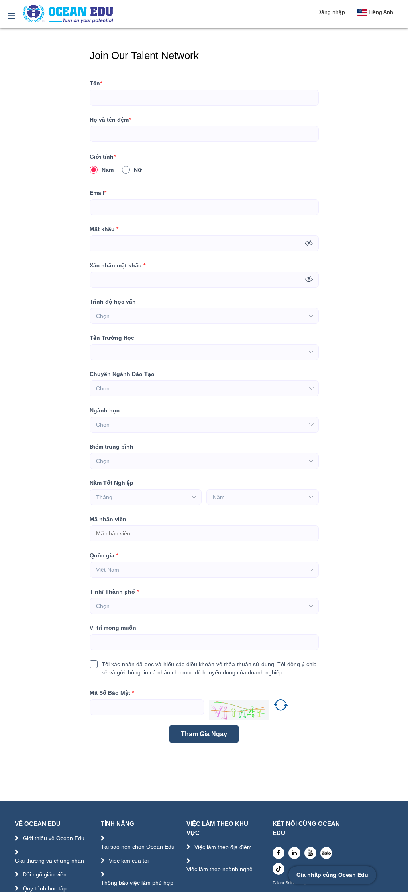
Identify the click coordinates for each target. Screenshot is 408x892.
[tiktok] (278, 869)
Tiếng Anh (380, 12)
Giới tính (103, 156)
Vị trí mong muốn (113, 628)
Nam (108, 170)
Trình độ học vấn (113, 301)
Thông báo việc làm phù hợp (137, 883)
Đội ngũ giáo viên (45, 874)
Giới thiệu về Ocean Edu (53, 838)
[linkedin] (294, 853)
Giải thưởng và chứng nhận (49, 860)
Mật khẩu (104, 229)
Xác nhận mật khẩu (117, 265)
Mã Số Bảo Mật (112, 693)
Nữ (138, 170)
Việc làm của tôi (129, 860)
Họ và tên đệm (110, 119)
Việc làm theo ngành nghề (219, 869)
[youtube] (310, 853)
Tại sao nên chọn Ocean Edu (138, 846)
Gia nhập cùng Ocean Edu (332, 875)
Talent (279, 883)
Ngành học (105, 410)
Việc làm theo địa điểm (223, 847)
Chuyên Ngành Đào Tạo (122, 374)
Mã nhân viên (108, 519)
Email (98, 193)
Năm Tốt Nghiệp (111, 483)
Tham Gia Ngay (204, 734)
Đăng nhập (331, 12)
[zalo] (326, 853)
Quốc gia (104, 555)
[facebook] (278, 853)
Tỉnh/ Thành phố (114, 591)
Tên (96, 83)
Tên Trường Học (112, 338)
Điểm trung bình (111, 446)
